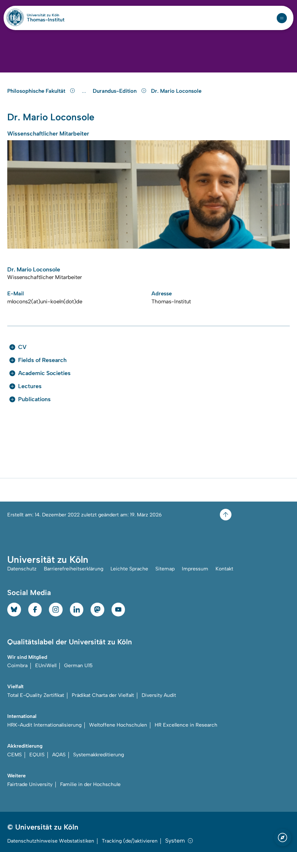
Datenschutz (22, 569)
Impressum (195, 569)
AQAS (59, 755)
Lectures (30, 386)
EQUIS (37, 755)
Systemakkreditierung (98, 755)
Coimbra (17, 665)
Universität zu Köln (45, 15)
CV (22, 347)
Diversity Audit (159, 695)
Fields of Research (42, 360)
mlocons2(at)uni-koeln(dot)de (44, 301)
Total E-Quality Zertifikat (35, 695)
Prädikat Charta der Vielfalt (103, 695)
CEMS (14, 755)
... (84, 91)
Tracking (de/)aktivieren (130, 841)
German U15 (78, 665)
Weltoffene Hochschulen (118, 725)
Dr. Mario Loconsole (176, 91)
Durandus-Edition (115, 91)
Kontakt (224, 569)
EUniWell (46, 665)
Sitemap (165, 569)
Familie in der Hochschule (90, 784)
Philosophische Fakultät (37, 91)
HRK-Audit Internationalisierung (44, 725)
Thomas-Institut (45, 20)
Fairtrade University (30, 784)
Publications (34, 399)
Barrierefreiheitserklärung (73, 569)
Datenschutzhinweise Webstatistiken (50, 841)
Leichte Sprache (129, 569)
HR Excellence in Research (186, 725)
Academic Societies (44, 373)
